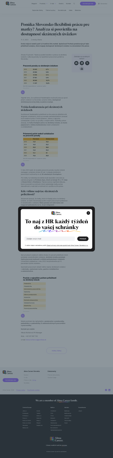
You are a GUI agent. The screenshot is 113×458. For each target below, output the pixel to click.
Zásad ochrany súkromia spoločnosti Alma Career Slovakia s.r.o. (67, 245)
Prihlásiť (83, 239)
